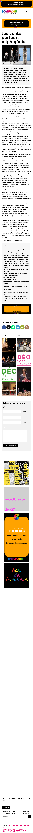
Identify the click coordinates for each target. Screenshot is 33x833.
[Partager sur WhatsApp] (13, 327)
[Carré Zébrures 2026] (16, 485)
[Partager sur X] (8, 327)
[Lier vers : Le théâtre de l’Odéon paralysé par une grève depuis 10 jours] (9, 374)
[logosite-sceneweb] (13, 11)
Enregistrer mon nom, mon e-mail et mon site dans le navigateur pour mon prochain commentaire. (15, 429)
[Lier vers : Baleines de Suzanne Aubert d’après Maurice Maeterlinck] (9, 359)
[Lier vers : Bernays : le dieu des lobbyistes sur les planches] (9, 345)
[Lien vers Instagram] (27, 327)
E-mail (24, 417)
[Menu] (29, 11)
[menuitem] (25, 11)
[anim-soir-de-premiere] (16, 587)
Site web (25, 422)
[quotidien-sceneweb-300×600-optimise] (16, 561)
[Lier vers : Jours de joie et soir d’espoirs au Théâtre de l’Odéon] (23, 389)
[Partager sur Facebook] (4, 327)
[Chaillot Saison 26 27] (16, 511)
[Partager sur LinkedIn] (18, 327)
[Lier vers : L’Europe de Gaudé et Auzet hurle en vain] (23, 345)
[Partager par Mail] (22, 327)
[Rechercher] (25, 11)
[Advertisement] (16, 606)
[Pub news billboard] (16, 7)
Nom (24, 411)
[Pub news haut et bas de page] (16, 28)
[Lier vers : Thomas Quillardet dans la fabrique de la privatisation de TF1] (9, 389)
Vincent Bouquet (21, 317)
